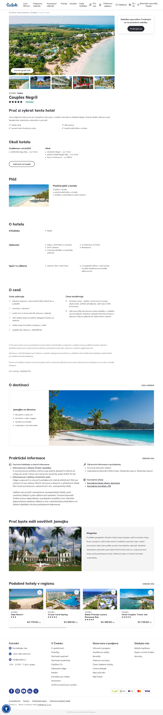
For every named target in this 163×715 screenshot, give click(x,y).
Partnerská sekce (39, 701)
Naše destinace (23, 12)
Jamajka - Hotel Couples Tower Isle (134, 590)
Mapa (20, 93)
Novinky (138, 656)
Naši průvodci (99, 672)
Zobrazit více (148, 458)
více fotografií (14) (22, 70)
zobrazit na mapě (22, 164)
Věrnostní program (101, 648)
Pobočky (55, 652)
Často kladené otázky (103, 664)
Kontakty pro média (60, 676)
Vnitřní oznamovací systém (64, 684)
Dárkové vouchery (101, 660)
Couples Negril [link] (43, 12)
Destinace (56, 680)
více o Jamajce (147, 385)
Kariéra (54, 672)
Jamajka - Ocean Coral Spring (58, 590)
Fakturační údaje (58, 668)
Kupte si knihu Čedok (144, 652)
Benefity (97, 656)
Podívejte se (136, 28)
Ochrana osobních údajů (60, 701)
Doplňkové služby (101, 652)
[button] (6, 708)
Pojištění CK (57, 664)
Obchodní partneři (59, 656)
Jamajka (34, 12)
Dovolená (12, 12)
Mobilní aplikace (142, 648)
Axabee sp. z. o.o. (44, 705)
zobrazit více (148, 583)
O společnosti (57, 648)
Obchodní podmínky (60, 660)
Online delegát (99, 668)
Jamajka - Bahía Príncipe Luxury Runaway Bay (96, 591)
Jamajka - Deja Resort (18, 590)
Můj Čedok (98, 676)
